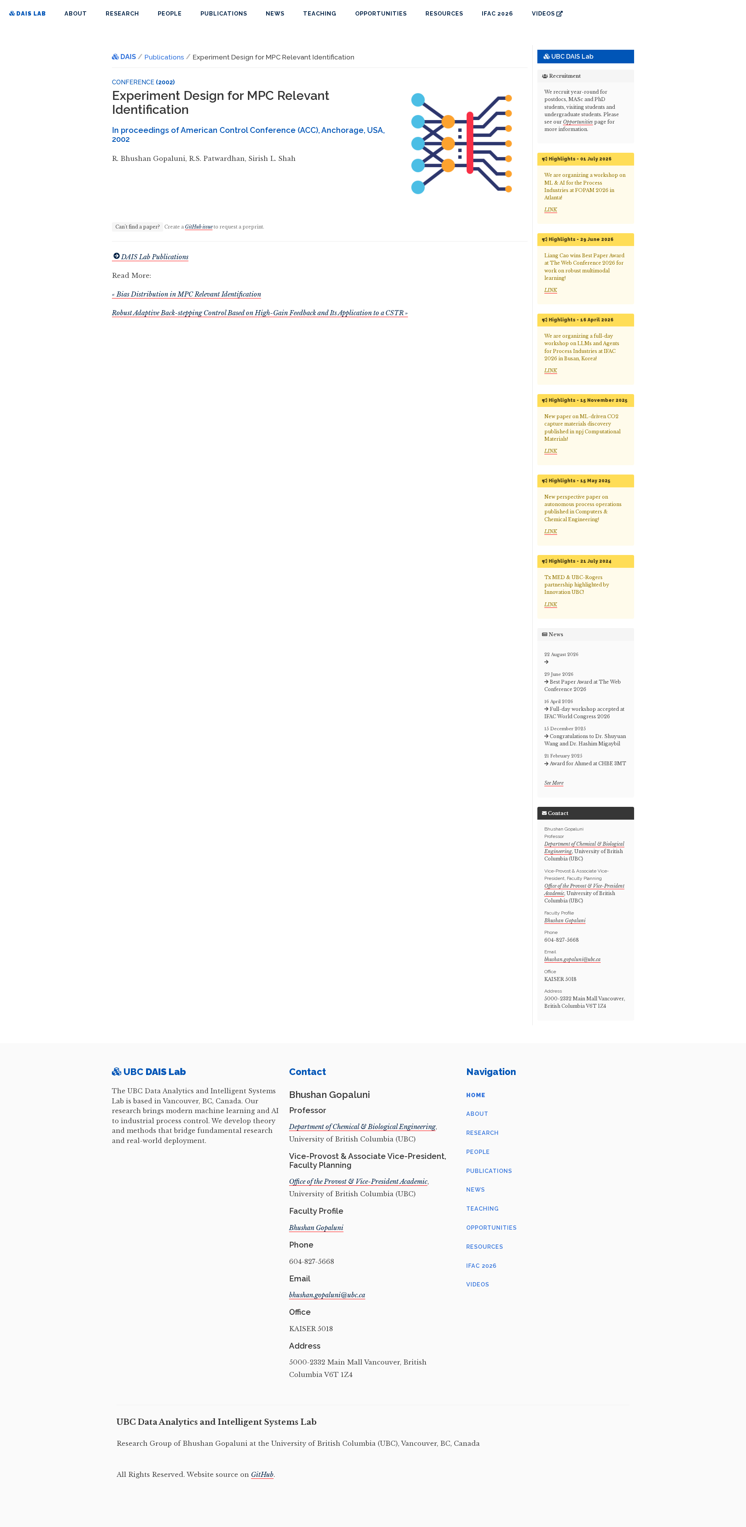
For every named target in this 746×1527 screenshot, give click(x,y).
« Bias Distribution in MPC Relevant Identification (186, 294)
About (75, 13)
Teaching (319, 13)
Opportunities (381, 13)
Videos (544, 13)
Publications (223, 13)
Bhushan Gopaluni (565, 920)
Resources (444, 13)
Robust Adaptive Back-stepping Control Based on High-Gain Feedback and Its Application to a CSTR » (260, 313)
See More (553, 783)
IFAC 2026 (497, 13)
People (170, 13)
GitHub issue (199, 227)
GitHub (262, 1474)
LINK (550, 210)
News (275, 13)
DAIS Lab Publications (154, 257)
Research (122, 13)
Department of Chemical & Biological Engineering (362, 1127)
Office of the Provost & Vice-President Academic (358, 1181)
